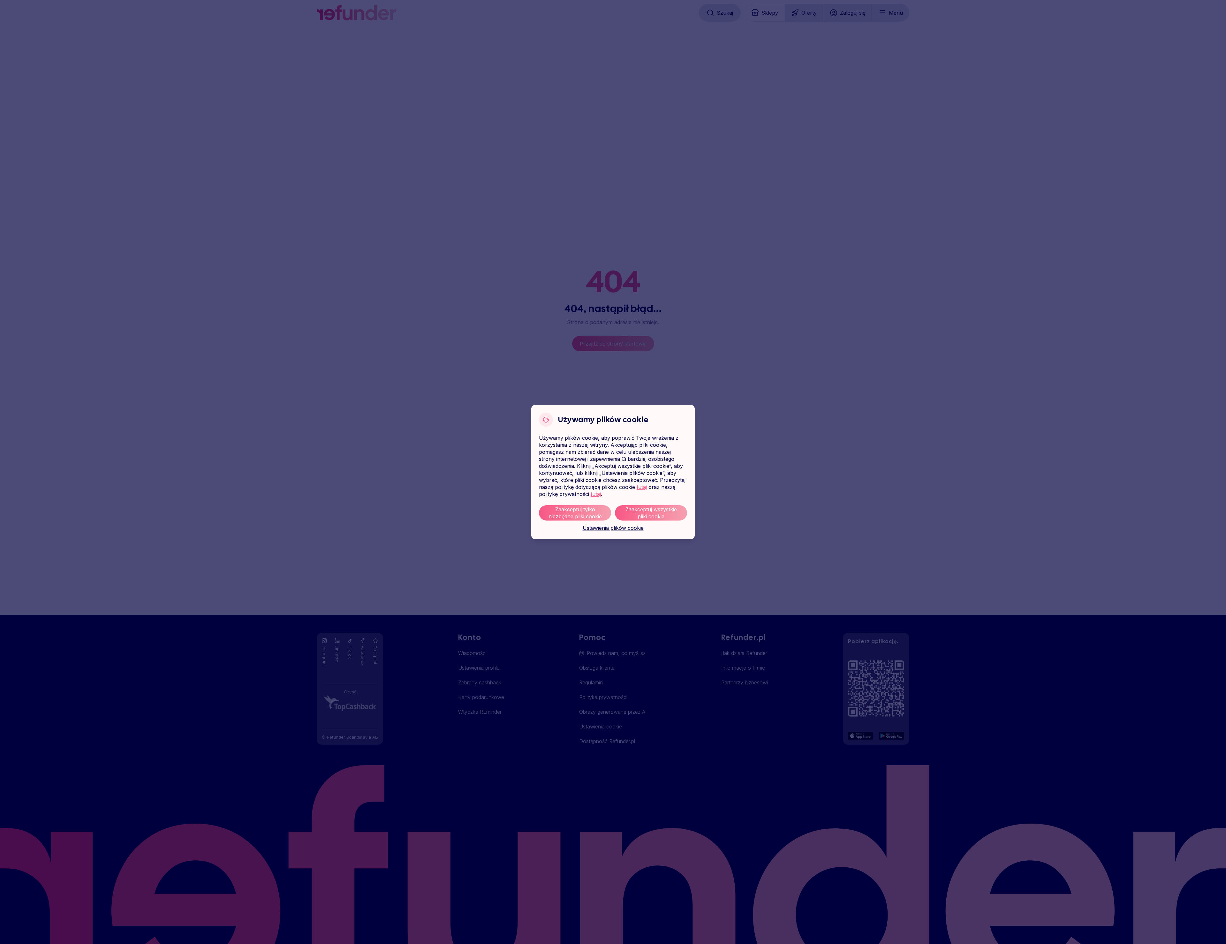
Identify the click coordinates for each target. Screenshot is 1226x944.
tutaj (642, 487)
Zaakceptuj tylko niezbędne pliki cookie (575, 513)
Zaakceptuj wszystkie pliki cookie (651, 513)
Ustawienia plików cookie (613, 528)
